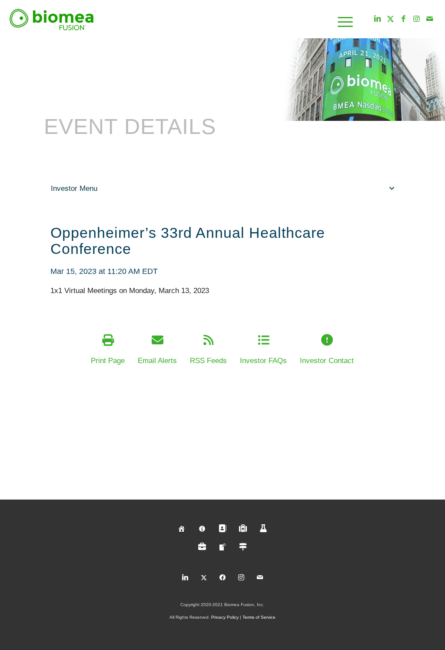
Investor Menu (74, 188)
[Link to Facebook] (403, 19)
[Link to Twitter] (390, 19)
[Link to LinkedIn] (377, 19)
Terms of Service (259, 617)
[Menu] (342, 19)
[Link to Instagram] (416, 19)
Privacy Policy (225, 617)
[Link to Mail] (429, 19)
